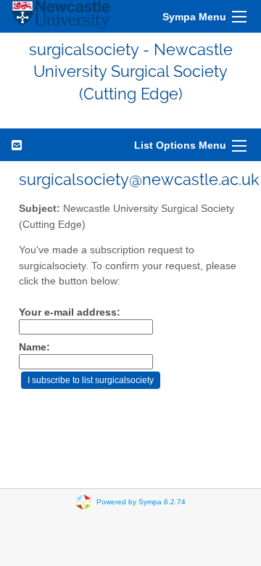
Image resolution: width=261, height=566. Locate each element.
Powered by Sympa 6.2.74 (141, 502)
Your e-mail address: (69, 312)
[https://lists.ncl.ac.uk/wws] (61, 16)
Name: (34, 347)
